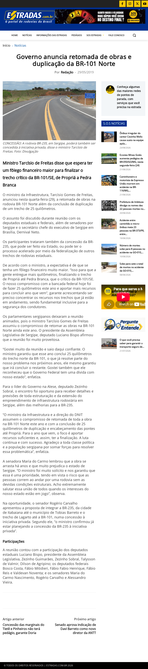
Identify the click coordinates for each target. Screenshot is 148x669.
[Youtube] (144, 4)
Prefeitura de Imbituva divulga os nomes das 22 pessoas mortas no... (132, 205)
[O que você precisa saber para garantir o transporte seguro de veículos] (109, 343)
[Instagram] (130, 4)
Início (6, 45)
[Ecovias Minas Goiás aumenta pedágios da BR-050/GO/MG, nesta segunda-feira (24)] (109, 158)
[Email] (33, 600)
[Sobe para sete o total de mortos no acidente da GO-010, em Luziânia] (109, 267)
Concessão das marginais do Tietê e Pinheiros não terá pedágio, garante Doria (23, 629)
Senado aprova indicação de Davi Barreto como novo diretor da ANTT (75, 629)
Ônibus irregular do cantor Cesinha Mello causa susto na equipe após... (132, 138)
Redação (67, 72)
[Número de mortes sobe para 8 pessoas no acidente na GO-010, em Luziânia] (109, 249)
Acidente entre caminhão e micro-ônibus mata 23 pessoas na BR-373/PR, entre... (132, 227)
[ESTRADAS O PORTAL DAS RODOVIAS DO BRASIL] (29, 17)
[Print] (42, 600)
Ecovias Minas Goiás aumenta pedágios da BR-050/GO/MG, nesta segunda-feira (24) (131, 160)
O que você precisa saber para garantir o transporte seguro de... (132, 343)
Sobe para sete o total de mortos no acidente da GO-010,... (132, 267)
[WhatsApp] (24, 600)
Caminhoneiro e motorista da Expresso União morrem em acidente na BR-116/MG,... (132, 183)
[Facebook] (122, 4)
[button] (134, 35)
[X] (137, 4)
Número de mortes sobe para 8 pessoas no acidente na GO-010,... (132, 249)
